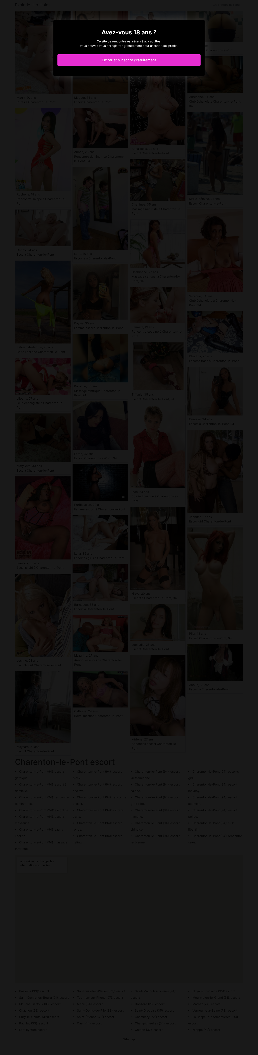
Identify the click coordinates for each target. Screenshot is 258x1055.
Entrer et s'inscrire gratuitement (129, 60)
